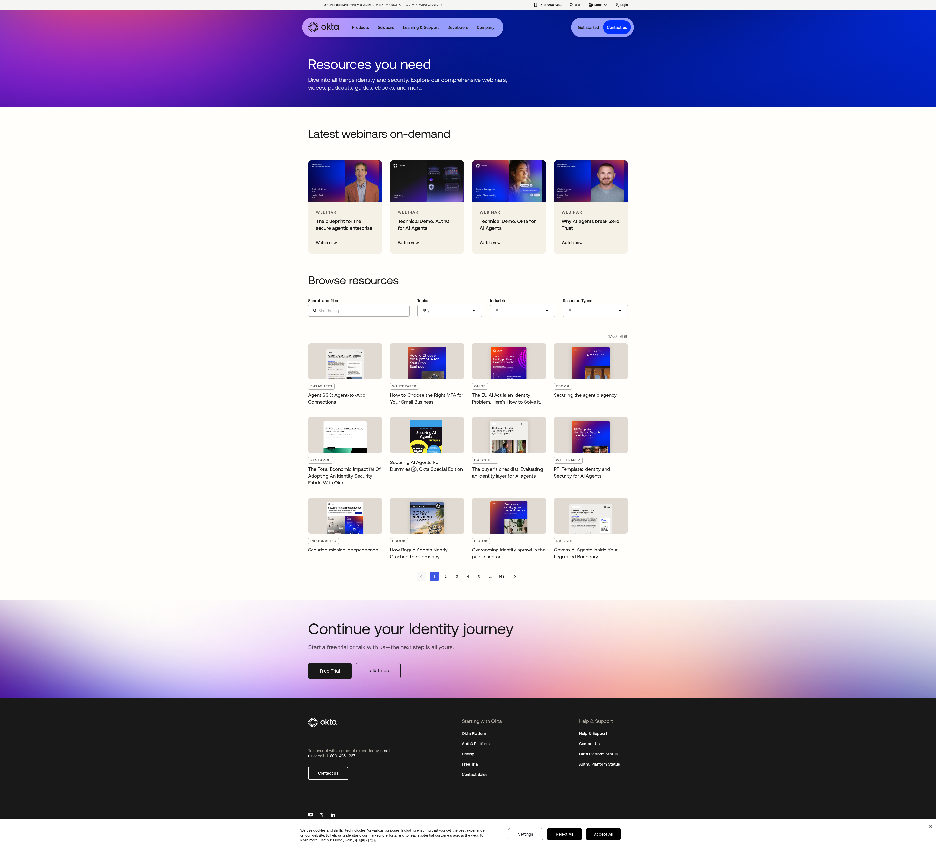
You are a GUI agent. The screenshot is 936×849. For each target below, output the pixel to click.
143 (501, 576)
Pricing (468, 754)
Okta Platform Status (598, 754)
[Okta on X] (321, 815)
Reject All (564, 834)
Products (360, 27)
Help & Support (593, 733)
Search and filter (323, 301)
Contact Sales (475, 774)
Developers (458, 27)
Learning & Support (421, 27)
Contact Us (589, 744)
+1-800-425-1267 (340, 756)
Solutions (386, 27)
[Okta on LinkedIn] (332, 815)
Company (485, 27)
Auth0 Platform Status (599, 764)
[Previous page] (421, 576)
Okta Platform (475, 733)
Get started (588, 27)
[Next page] (514, 576)
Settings (525, 834)
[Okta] (323, 27)
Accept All (603, 834)
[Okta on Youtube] (310, 815)
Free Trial (470, 764)
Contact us (617, 27)
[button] (449, 308)
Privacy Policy (355, 840)
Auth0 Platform (476, 744)
